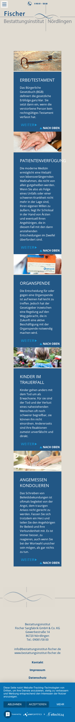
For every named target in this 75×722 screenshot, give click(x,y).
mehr (60, 704)
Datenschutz (37, 678)
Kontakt (37, 662)
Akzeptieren (37, 704)
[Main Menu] (4, 4)
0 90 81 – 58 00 (40, 3)
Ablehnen (14, 704)
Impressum (37, 670)
